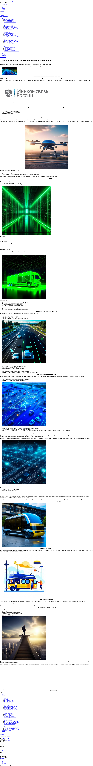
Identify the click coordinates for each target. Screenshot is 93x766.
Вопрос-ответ (4, 750)
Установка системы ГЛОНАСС (9, 707)
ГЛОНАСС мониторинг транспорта (10, 21)
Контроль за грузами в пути (8, 37)
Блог (3, 762)
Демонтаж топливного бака (8, 49)
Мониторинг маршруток (8, 42)
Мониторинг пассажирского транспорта (11, 721)
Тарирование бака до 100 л (8, 700)
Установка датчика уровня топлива (10, 31)
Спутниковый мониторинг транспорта (10, 46)
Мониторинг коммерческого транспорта (11, 41)
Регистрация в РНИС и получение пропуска (11, 52)
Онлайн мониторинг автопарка (9, 47)
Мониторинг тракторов (8, 44)
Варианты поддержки (6, 748)
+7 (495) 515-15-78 (3, 15)
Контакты (4, 55)
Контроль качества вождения (9, 714)
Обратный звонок (3, 758)
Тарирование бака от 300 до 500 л (9, 25)
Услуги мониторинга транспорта (9, 39)
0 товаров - (4, 4)
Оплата (3, 9)
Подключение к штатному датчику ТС (10, 27)
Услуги (3, 18)
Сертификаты (4, 744)
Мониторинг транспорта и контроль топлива (11, 45)
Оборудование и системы (6, 53)
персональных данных (13, 692)
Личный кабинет (3, 57)
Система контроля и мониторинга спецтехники (12, 728)
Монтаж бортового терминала (9, 20)
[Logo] (2, 11)
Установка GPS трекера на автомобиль (10, 706)
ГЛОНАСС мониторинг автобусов (10, 22)
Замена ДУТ (6, 699)
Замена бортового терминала (9, 33)
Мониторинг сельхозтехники (9, 43)
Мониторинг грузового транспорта (10, 40)
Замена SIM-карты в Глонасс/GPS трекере (11, 28)
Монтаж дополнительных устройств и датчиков (12, 36)
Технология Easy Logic (6, 743)
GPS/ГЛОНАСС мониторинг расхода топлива (11, 32)
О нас (3, 17)
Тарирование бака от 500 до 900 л (9, 26)
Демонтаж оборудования (8, 48)
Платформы (4, 749)
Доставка (3, 8)
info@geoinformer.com (4, 16)
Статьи (3, 54)
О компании (4, 7)
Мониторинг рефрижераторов (9, 19)
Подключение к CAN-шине (8, 34)
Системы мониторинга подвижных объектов (11, 51)
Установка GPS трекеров (8, 29)
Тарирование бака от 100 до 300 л (9, 24)
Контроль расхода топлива (8, 38)
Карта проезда (14, 1)
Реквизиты (4, 763)
